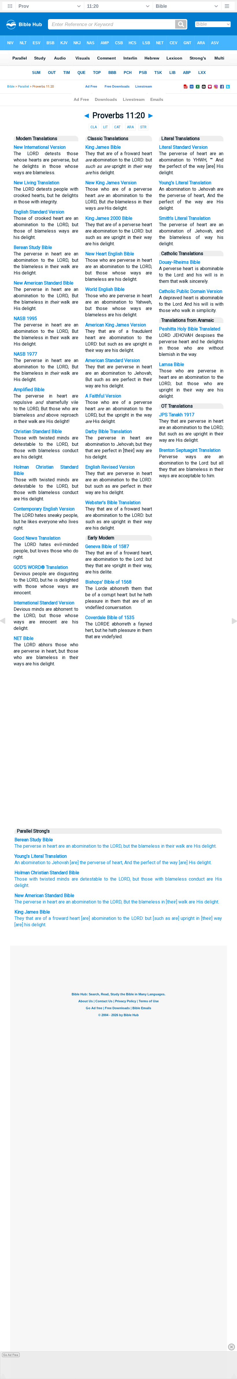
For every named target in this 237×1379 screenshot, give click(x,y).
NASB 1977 (25, 354)
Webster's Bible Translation (112, 502)
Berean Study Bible (33, 247)
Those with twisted (34, 879)
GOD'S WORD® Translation (41, 567)
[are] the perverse (87, 862)
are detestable (87, 879)
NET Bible (24, 638)
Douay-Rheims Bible (179, 262)
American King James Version (115, 325)
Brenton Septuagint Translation (190, 450)
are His (214, 879)
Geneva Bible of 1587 (107, 546)
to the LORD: (131, 918)
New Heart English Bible (109, 254)
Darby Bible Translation (108, 431)
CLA (94, 127)
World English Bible (105, 289)
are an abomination (77, 846)
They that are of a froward (41, 918)
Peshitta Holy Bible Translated (189, 329)
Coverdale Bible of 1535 (109, 617)
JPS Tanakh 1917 (176, 414)
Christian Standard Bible (38, 431)
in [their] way (209, 918)
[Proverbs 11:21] (230, 634)
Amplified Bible (29, 389)
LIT (105, 127)
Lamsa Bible (171, 364)
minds (63, 879)
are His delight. (201, 846)
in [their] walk (174, 902)
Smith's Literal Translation (184, 218)
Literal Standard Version (183, 147)
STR (143, 127)
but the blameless (141, 846)
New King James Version (110, 182)
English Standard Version (39, 212)
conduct (197, 879)
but (136, 879)
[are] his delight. (30, 924)
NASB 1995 (25, 318)
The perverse (27, 846)
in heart (49, 846)
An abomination (29, 862)
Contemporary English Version (44, 509)
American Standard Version (112, 360)
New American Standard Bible (43, 283)
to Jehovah (57, 862)
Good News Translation (37, 538)
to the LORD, (109, 846)
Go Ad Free (10, 1354)
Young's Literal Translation (185, 182)
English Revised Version (110, 467)
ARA (130, 127)
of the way (166, 862)
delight (21, 885)
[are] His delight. (195, 862)
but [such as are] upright (170, 918)
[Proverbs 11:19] (7, 634)
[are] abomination (98, 918)
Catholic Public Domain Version (190, 291)
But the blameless (141, 902)
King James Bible (103, 147)
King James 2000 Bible (108, 218)
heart (75, 918)
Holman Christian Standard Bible (46, 872)
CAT (117, 127)
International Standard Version (44, 603)
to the (117, 879)
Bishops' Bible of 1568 (108, 582)
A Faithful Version (103, 396)
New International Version (40, 147)
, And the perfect (138, 862)
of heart (113, 862)
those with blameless (163, 879)
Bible (10, 86)
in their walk (173, 846)
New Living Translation (36, 182)
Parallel (23, 86)
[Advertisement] (118, 781)
